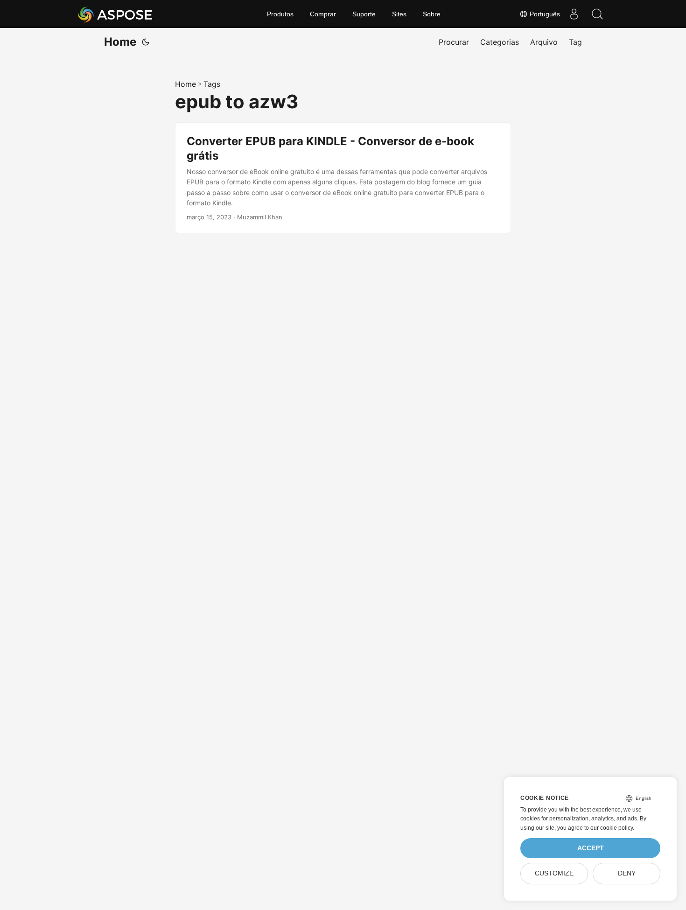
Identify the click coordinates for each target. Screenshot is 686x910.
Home (120, 42)
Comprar (323, 14)
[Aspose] (115, 14)
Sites (399, 14)
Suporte (364, 14)
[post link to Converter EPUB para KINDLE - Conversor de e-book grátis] (343, 178)
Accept (590, 848)
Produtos (280, 14)
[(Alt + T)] (145, 42)
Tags (211, 84)
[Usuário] (574, 14)
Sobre (432, 14)
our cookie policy (611, 828)
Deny (627, 873)
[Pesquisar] (597, 14)
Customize (554, 873)
